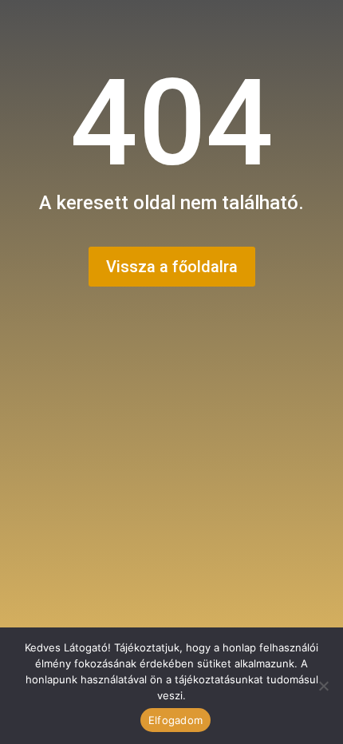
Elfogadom (175, 720)
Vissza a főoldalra (172, 266)
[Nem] (323, 686)
